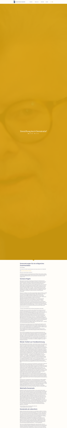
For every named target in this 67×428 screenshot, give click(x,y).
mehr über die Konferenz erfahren (26, 270)
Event (36, 133)
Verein (38, 133)
